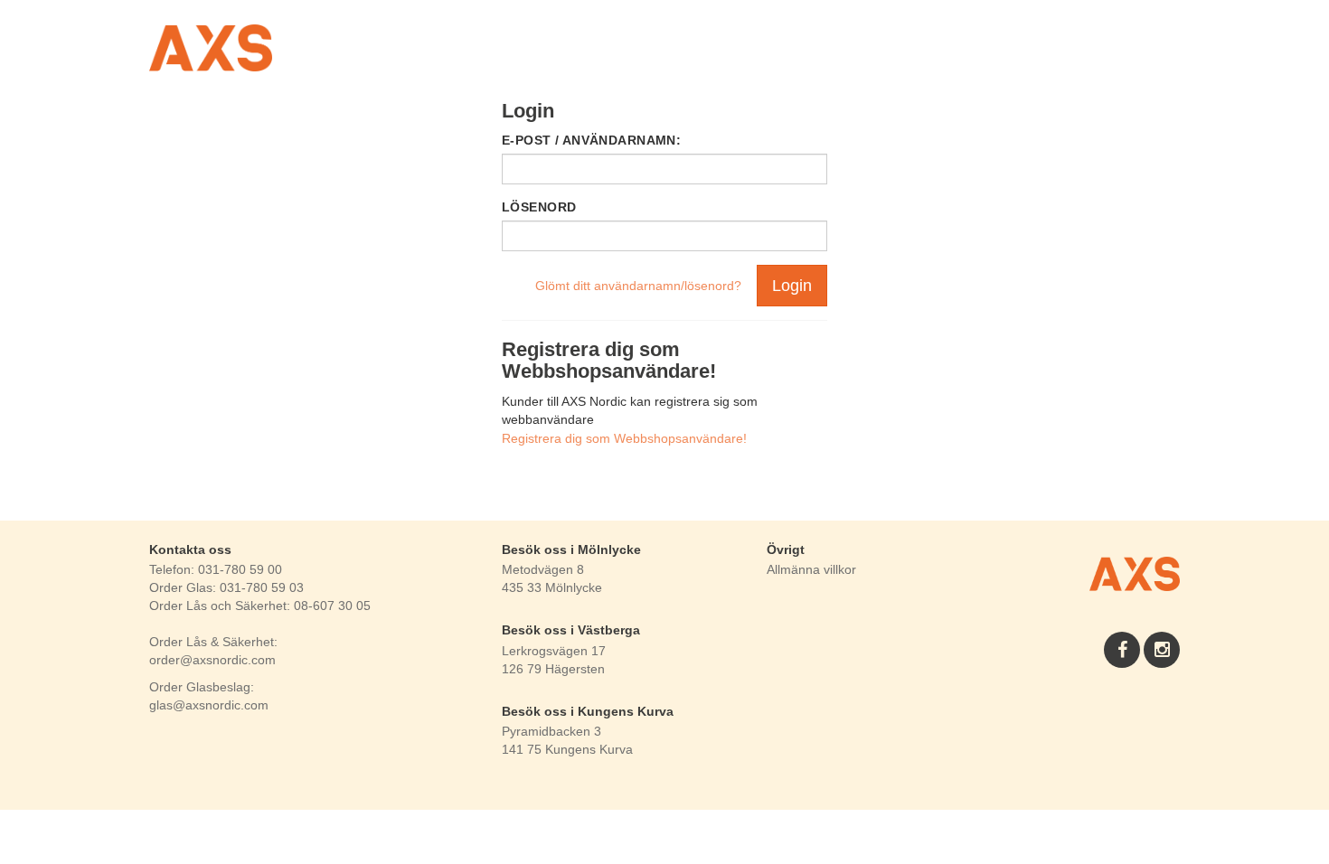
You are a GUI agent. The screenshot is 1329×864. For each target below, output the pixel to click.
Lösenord (539, 207)
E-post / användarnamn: (591, 140)
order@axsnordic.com (212, 660)
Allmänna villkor (811, 569)
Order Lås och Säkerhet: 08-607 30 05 (260, 605)
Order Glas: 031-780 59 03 (226, 587)
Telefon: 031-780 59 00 (215, 569)
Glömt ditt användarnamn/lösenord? (638, 285)
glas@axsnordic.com (209, 705)
